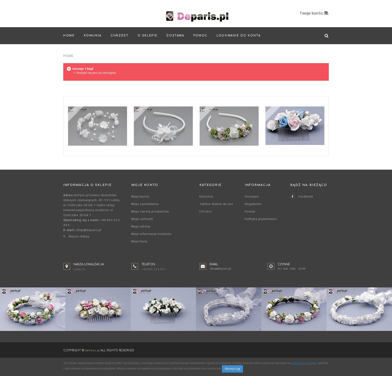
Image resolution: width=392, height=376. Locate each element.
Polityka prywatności (261, 219)
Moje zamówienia (145, 204)
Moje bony (139, 241)
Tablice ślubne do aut (216, 204)
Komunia (206, 196)
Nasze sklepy (79, 236)
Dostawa (252, 196)
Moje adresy (140, 226)
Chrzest (205, 211)
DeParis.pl (92, 350)
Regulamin (253, 204)
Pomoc (250, 211)
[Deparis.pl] (196, 16)
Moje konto (140, 196)
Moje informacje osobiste (151, 234)
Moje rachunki (142, 219)
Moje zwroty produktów (150, 211)
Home (68, 56)
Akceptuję (232, 368)
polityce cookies (303, 363)
